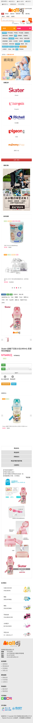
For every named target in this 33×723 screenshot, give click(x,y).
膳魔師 (16, 297)
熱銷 (8, 294)
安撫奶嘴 (25, 35)
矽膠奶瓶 (27, 32)
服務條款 (5, 664)
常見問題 (21, 4)
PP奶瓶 (16, 32)
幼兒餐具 (17, 46)
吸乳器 (6, 13)
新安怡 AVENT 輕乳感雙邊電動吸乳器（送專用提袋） (16, 279)
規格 (3, 365)
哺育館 (3, 54)
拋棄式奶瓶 (5, 35)
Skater (16, 95)
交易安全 (5, 682)
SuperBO (11, 300)
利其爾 (16, 123)
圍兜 (26, 43)
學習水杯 (11, 46)
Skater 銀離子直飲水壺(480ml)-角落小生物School (14, 426)
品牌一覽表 (16, 160)
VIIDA (3, 300)
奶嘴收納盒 (5, 38)
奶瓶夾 (10, 41)
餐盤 (13, 49)
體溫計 (8, 16)
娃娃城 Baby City (6, 297)
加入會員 (21, 1)
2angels (16, 109)
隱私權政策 (5, 666)
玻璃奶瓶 (4, 32)
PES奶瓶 (21, 32)
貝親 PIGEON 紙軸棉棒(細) (11, 245)
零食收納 (21, 49)
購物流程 (13, 4)
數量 (3, 369)
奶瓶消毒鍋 (11, 38)
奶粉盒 (21, 38)
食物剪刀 (21, 41)
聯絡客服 (5, 691)
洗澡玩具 (18, 13)
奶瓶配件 (11, 35)
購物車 (30, 23)
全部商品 (4, 294)
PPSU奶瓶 (10, 32)
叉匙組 (9, 49)
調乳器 (16, 38)
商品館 (19, 28)
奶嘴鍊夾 (20, 35)
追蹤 (24, 22)
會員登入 (12, 1)
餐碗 (17, 49)
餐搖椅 (22, 43)
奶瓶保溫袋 (11, 43)
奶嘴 (15, 35)
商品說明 (16, 452)
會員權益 (5, 668)
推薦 (4, 28)
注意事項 (16, 465)
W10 (7, 300)
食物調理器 (27, 41)
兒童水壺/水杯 (23, 46)
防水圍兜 (16, 41)
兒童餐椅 (17, 43)
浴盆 (23, 13)
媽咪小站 (16, 150)
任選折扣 (15, 294)
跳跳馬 (12, 16)
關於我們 (5, 689)
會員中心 (5, 4)
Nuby (12, 297)
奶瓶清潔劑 (26, 38)
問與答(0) (16, 456)
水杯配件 (4, 49)
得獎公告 (5, 670)
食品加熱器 (5, 43)
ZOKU (3, 302)
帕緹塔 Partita (23, 300)
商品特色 (16, 448)
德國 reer (17, 300)
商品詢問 (12, 379)
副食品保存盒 (5, 46)
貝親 (16, 136)
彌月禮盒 (28, 13)
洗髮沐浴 (12, 13)
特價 (11, 294)
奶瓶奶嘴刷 (5, 41)
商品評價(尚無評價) (16, 461)
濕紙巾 (3, 16)
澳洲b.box (26, 297)
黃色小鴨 (21, 294)
